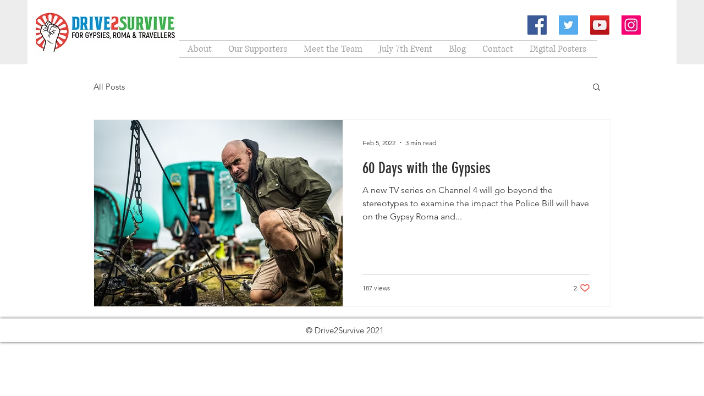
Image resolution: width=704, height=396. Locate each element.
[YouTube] (599, 25)
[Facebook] (537, 25)
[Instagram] (631, 25)
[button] (596, 88)
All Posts (109, 86)
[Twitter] (568, 25)
